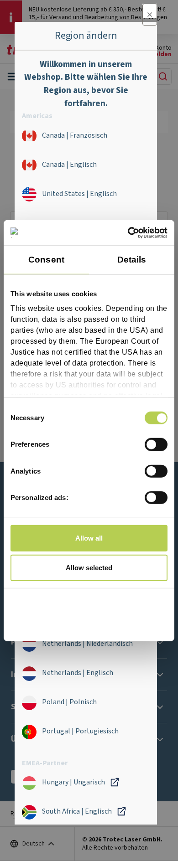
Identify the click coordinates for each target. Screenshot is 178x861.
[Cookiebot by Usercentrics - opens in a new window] (128, 232)
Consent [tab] (46, 259)
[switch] (156, 444)
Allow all (89, 537)
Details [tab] (132, 259)
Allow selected (89, 568)
